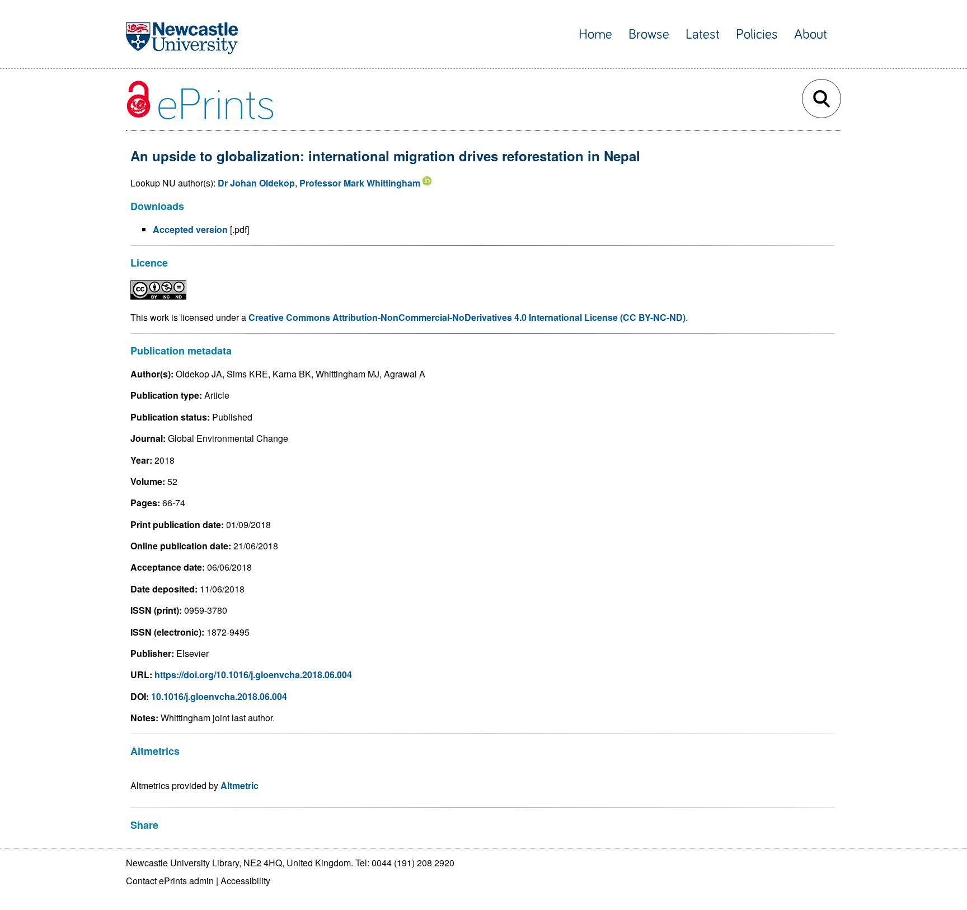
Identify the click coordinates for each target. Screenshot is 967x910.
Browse (648, 34)
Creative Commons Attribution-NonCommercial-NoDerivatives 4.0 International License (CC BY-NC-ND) (467, 317)
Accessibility (245, 880)
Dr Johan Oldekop (256, 182)
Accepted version (190, 229)
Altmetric (239, 785)
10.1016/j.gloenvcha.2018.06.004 (219, 696)
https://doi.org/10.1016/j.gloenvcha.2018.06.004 (253, 674)
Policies (757, 34)
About (810, 34)
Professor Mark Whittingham (359, 182)
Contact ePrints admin (170, 880)
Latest (703, 34)
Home (595, 34)
